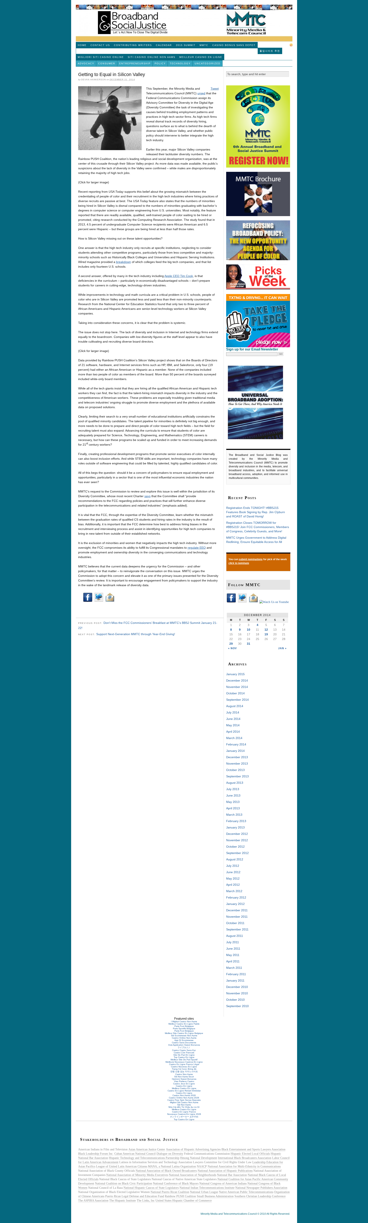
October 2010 (235, 999)
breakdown (123, 262)
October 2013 (235, 770)
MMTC (204, 45)
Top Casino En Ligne (184, 1057)
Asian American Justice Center (146, 1149)
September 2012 (237, 853)
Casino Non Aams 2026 (184, 1095)
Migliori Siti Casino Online (101, 57)
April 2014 (233, 731)
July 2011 (232, 942)
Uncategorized (207, 63)
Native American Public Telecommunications (246, 1192)
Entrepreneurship (135, 63)
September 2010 (237, 1006)
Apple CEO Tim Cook (178, 276)
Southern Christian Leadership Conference (260, 1196)
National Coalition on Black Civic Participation (123, 1183)
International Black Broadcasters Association (244, 1158)
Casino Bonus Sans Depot (234, 45)
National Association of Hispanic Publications (225, 1170)
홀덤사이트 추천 (270, 51)
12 (266, 629)
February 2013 (236, 821)
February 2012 (236, 897)
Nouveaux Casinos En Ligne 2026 (184, 1114)
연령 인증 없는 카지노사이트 (184, 1071)
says (147, 496)
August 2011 (234, 935)
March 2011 (234, 967)
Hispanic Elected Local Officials (250, 1153)
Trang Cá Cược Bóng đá (184, 1069)
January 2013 (235, 827)
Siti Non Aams (184, 1105)
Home (82, 45)
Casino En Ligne (184, 1086)
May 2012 (233, 878)
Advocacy (86, 63)
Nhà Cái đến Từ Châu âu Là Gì (184, 1107)
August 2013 (234, 782)
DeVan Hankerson (93, 79)
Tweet (215, 88)
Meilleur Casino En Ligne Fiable (184, 1024)
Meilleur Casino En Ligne (200, 57)
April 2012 (233, 884)
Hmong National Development (198, 1158)
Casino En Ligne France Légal (184, 1064)
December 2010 (237, 987)
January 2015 (235, 674)
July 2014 (232, 712)
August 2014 (234, 706)
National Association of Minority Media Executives (137, 1175)
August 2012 (234, 859)
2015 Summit (186, 45)
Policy (160, 63)
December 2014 (237, 680)
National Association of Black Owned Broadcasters (166, 1170)
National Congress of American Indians (223, 1183)
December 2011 (237, 910)
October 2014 (235, 693)
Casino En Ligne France (184, 1112)
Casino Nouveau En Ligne (184, 1066)
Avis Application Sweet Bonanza (184, 1045)
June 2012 (233, 872)
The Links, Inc (146, 1200)
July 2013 (232, 789)
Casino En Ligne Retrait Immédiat (184, 1091)
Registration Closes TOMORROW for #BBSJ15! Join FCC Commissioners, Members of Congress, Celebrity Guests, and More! (257, 527)
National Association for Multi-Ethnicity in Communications (244, 1166)
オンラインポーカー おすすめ (184, 1116)
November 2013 (237, 763)
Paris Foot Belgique (184, 1026)
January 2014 (235, 750)
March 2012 (234, 891)
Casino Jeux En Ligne (184, 1083)
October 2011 (235, 923)
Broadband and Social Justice (184, 23)
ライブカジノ (184, 1047)
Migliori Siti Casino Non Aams (184, 1102)
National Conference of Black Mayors (175, 1183)
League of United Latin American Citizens (121, 1166)
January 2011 (235, 980)
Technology (180, 63)
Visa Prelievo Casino (184, 1081)
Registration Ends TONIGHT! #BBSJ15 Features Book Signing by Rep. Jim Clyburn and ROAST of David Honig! (255, 512)
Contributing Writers (133, 45)
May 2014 (233, 725)
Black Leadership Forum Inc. (96, 1153)
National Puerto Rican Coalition (170, 1192)
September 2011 (237, 929)
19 (266, 634)
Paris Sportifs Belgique (184, 1028)
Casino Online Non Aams (184, 1038)
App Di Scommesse (184, 1040)
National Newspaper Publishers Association (261, 1187)
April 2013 (233, 808)
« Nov (232, 648)
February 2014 (236, 744)
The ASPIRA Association (93, 1200)
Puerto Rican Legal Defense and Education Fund (134, 1196)
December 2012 (237, 833)
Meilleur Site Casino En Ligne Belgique (184, 1033)
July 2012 (232, 865)
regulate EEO (197, 547)
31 (248, 643)
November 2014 (237, 687)
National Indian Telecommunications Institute (207, 1187)
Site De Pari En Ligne (184, 1055)
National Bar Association (232, 1175)
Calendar (164, 45)
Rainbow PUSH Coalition (180, 1196)
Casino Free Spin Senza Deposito (184, 1100)
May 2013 (233, 802)
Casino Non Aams (184, 1074)
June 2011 (233, 948)
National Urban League (204, 1192)
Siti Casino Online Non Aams (151, 57)
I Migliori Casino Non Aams (184, 1021)
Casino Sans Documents (184, 1042)
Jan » (282, 648)
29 (231, 643)
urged (201, 93)
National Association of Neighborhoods (192, 1175)
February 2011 (236, 974)
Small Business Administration (215, 1196)
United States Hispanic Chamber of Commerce (183, 1200)
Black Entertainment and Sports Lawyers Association (253, 1149)
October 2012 (235, 846)
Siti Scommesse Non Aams (184, 1035)
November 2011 (237, 916)
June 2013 (233, 795)
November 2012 (237, 840)
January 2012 (235, 904)
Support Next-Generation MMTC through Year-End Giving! (135, 634)
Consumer (106, 63)
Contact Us (100, 45)
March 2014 (234, 738)
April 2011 (233, 961)
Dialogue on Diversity (170, 1153)
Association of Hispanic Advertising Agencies (193, 1149)
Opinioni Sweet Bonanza (184, 1079)
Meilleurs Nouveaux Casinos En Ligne (184, 1062)
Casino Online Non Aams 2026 (184, 1098)
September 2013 (237, 776)
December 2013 (237, 757)
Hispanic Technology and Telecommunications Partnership (144, 1158)
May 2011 (232, 955)
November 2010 (237, 993)
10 (248, 629)
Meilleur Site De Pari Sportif (184, 1059)
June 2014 (233, 719)
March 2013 (234, 814)
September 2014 (237, 699)
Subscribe (280, 45)
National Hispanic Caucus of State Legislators (151, 1187)
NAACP (202, 1166)
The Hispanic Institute (122, 1200)
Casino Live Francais (184, 1052)
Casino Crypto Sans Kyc (184, 1050)
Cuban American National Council (135, 1153)
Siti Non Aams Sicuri (184, 1076)
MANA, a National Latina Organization (172, 1166)
